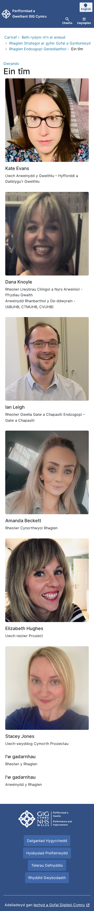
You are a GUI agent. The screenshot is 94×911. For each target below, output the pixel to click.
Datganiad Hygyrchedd (47, 840)
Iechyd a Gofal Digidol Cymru (59, 905)
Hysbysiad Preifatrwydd (47, 853)
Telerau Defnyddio (47, 865)
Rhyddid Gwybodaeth (47, 877)
